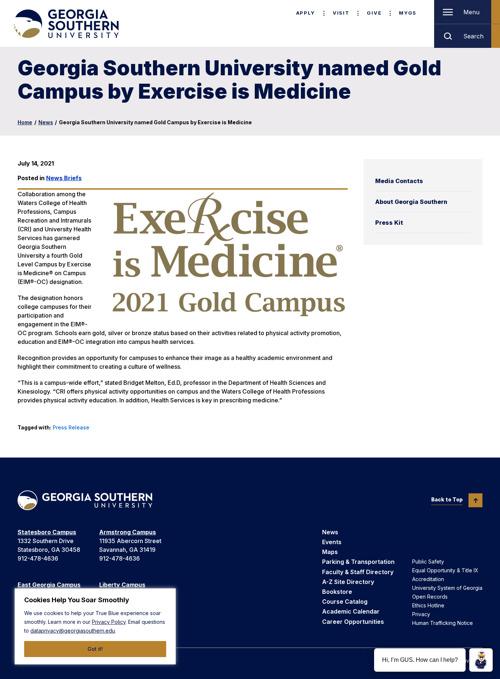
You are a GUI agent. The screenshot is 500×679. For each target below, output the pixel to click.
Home (25, 122)
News (45, 122)
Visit (341, 13)
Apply (305, 13)
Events (332, 542)
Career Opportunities (353, 621)
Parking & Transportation (358, 561)
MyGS (408, 13)
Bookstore (337, 591)
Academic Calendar (351, 611)
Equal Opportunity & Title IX (445, 570)
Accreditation (428, 579)
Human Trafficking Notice (442, 623)
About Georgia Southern (411, 201)
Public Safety (428, 561)
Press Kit (389, 222)
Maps (330, 551)
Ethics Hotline (428, 605)
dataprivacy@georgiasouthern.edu (72, 630)
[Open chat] (481, 660)
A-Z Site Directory (348, 581)
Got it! (95, 649)
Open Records (430, 596)
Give (374, 13)
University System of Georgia (447, 588)
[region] (95, 626)
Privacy (421, 614)
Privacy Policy (109, 622)
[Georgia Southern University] (65, 23)
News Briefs (64, 178)
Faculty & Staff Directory (357, 572)
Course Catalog (344, 601)
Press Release (71, 427)
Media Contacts (399, 181)
